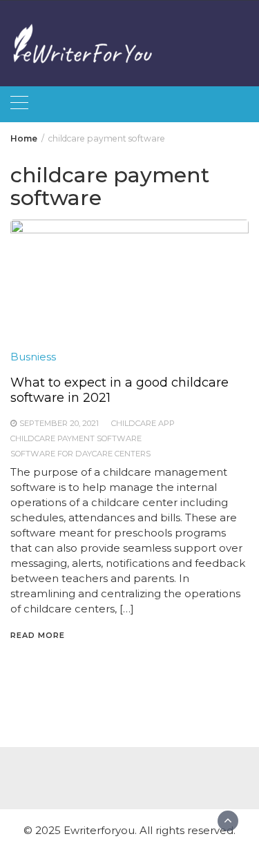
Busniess (33, 356)
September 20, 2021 (59, 423)
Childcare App (143, 423)
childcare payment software (76, 438)
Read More (37, 635)
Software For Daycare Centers (80, 453)
